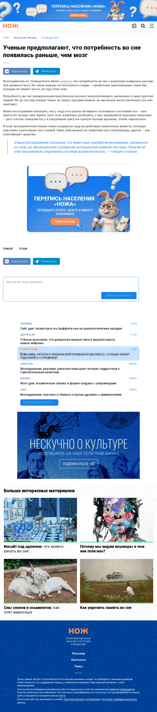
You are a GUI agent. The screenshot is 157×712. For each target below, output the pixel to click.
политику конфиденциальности (119, 699)
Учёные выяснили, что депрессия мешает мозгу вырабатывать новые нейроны (67, 341)
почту (62, 695)
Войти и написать (119, 295)
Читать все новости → (39, 402)
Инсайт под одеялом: (33, 548)
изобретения (29, 349)
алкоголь (26, 364)
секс (23, 389)
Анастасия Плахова (25, 37)
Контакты (78, 660)
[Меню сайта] (152, 26)
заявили (66, 81)
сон (24, 248)
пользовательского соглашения (81, 699)
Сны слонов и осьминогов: (32, 609)
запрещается (127, 689)
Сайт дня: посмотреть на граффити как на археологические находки (71, 328)
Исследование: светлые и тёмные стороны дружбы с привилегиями (71, 394)
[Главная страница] (10, 26)
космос (25, 378)
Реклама (78, 653)
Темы (78, 666)
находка (26, 323)
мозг (6, 37)
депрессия (27, 334)
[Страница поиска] (143, 26)
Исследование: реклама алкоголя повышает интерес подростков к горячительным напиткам (70, 370)
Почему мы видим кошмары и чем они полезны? (112, 548)
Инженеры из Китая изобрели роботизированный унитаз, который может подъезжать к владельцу (75, 356)
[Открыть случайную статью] (134, 26)
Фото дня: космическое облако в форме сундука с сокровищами (68, 383)
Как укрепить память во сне (106, 607)
